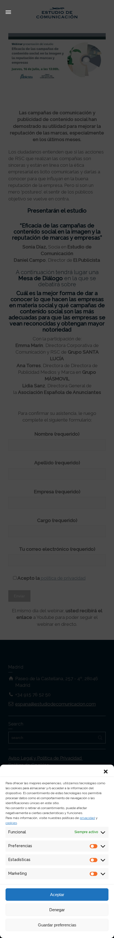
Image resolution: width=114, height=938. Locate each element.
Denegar (57, 909)
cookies (11, 823)
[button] (105, 771)
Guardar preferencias (57, 925)
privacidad (87, 818)
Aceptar (57, 894)
